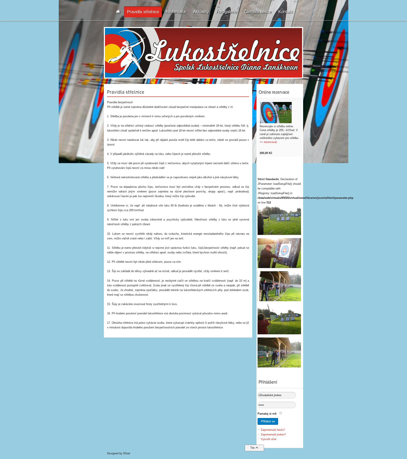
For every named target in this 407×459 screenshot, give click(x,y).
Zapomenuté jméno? (273, 434)
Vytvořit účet (268, 439)
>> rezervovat (268, 142)
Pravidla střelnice (125, 92)
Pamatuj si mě (267, 413)
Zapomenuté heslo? (273, 429)
